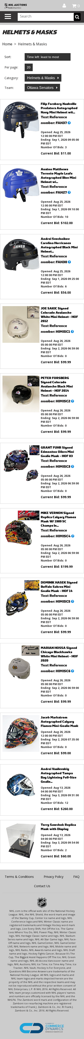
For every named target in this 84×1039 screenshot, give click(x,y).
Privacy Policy (53, 877)
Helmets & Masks (41, 78)
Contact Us (42, 886)
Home (7, 44)
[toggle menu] (7, 16)
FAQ (76, 877)
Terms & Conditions (19, 877)
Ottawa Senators (40, 88)
